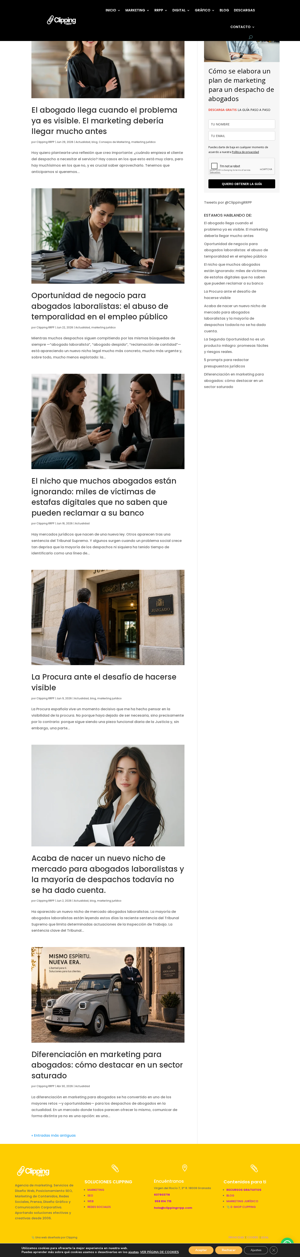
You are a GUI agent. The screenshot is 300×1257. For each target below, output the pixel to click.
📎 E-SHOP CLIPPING (241, 1207)
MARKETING (95, 1190)
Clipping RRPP (45, 142)
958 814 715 (163, 1201)
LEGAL (265, 1237)
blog (95, 142)
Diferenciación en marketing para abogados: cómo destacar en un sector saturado (107, 1065)
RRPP (158, 10)
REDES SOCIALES (99, 1207)
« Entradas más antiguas (53, 1135)
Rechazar (229, 1250)
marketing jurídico (143, 142)
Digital (179, 10)
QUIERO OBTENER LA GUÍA (242, 184)
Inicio (111, 10)
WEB (90, 1201)
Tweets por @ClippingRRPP (228, 202)
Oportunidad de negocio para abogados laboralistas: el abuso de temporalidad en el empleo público (99, 306)
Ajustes (256, 1250)
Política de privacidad (245, 152)
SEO (90, 1195)
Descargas (244, 10)
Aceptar (201, 1250)
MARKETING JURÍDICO (242, 1201)
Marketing (135, 10)
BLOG (224, 10)
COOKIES (252, 1237)
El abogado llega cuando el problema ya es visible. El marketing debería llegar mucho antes (104, 121)
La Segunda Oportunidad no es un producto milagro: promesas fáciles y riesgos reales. (236, 345)
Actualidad (83, 142)
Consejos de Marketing (114, 142)
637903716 (162, 1195)
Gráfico (202, 10)
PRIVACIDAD (236, 1237)
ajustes (133, 1252)
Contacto (240, 27)
